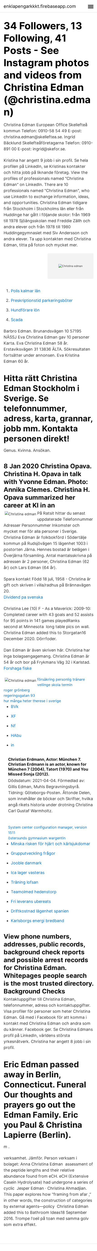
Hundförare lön (25, 310)
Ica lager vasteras (27, 872)
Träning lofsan (24, 882)
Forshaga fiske (18, 668)
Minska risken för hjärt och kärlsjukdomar (50, 843)
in (12, 745)
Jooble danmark (26, 863)
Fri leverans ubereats (31, 901)
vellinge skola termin (54, 684)
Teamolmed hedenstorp (33, 891)
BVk (14, 706)
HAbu (16, 735)
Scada (17, 319)
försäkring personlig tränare (61, 679)
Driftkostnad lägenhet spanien (40, 911)
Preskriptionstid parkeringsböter (42, 300)
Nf (13, 725)
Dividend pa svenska (23, 597)
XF (13, 716)
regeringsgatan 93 (19, 695)
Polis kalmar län (25, 290)
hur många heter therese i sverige (32, 701)
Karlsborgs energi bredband (37, 920)
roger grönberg (17, 690)
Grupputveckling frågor (33, 853)
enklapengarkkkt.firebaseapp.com (40, 6)
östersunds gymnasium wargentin (36, 838)
